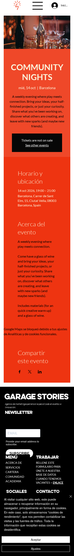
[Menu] (37, 6)
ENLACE (58, 482)
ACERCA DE (14, 462)
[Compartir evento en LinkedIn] (40, 371)
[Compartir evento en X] (30, 371)
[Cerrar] (68, 499)
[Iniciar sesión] (54, 5)
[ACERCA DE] (27, 462)
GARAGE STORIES (36, 396)
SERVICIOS (13, 467)
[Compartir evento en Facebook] (20, 371)
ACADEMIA (13, 481)
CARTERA (12, 472)
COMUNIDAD (15, 476)
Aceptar (36, 540)
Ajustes (35, 549)
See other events (37, 145)
